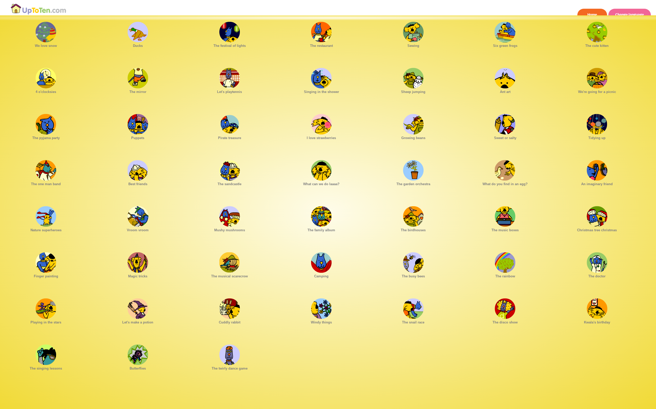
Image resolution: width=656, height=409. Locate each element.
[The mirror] (138, 77)
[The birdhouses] (413, 215)
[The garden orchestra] (413, 169)
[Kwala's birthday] (597, 307)
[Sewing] (413, 31)
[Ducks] (138, 31)
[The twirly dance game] (229, 353)
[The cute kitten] (597, 31)
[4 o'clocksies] (46, 77)
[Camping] (321, 261)
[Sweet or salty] (505, 123)
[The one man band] (46, 169)
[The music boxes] (505, 215)
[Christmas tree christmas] (597, 215)
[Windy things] (321, 307)
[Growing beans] (413, 123)
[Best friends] (138, 169)
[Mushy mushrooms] (229, 215)
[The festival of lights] (229, 31)
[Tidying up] (597, 123)
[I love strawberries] (321, 123)
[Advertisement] (328, 397)
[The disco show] (505, 307)
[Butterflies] (138, 353)
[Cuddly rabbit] (229, 307)
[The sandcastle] (229, 169)
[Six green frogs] (505, 31)
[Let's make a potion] (138, 307)
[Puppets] (138, 123)
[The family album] (321, 215)
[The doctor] (597, 261)
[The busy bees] (413, 261)
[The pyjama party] (46, 123)
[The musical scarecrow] (229, 261)
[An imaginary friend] (597, 169)
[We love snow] (46, 31)
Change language (629, 15)
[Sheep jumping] (413, 77)
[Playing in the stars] (46, 307)
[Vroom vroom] (138, 215)
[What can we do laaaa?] (321, 169)
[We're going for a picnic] (597, 77)
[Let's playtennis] (229, 77)
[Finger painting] (46, 261)
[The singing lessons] (46, 353)
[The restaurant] (321, 31)
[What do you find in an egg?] (505, 169)
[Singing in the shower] (321, 77)
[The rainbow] (505, 261)
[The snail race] (413, 307)
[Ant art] (505, 77)
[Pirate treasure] (229, 123)
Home (592, 15)
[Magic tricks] (138, 261)
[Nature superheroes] (46, 215)
